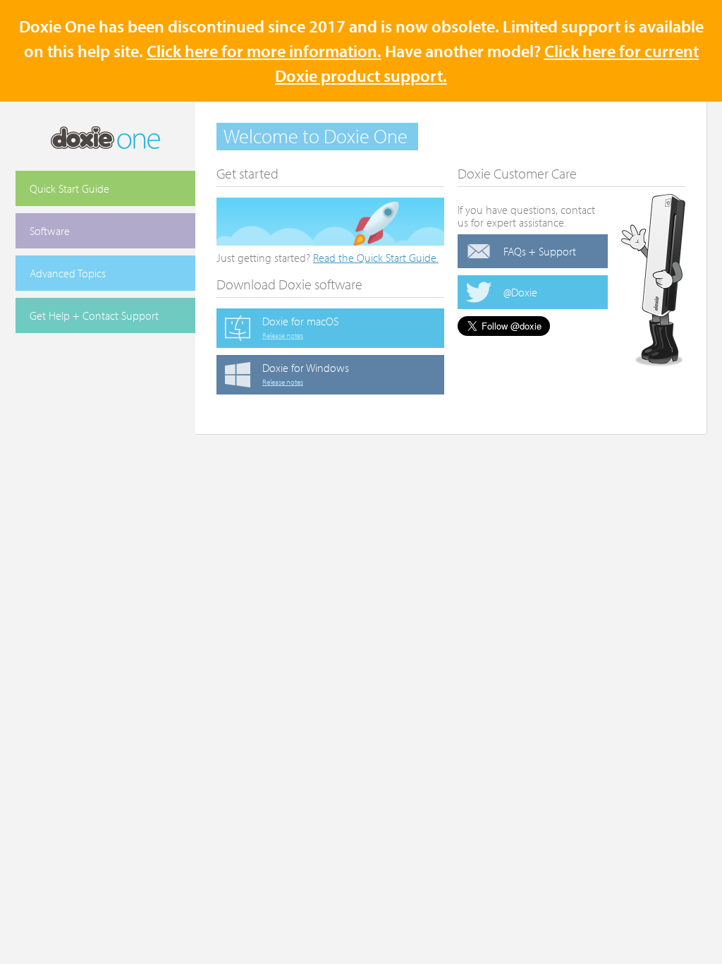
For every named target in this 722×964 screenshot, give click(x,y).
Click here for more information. (264, 50)
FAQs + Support (539, 251)
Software (50, 231)
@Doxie (520, 292)
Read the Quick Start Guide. (376, 258)
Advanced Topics (68, 273)
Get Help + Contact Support (94, 315)
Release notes (282, 335)
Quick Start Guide (69, 188)
